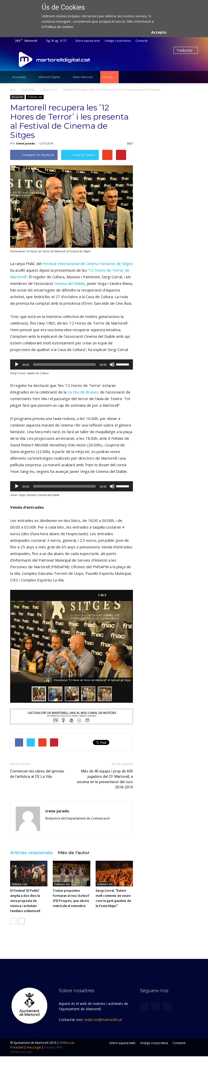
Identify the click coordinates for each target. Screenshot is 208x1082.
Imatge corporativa (118, 40)
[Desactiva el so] (112, 364)
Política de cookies (59, 26)
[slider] (123, 364)
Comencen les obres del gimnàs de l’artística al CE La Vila (37, 774)
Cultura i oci (34, 97)
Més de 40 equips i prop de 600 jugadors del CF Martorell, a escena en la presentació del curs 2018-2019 (105, 779)
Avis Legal (34, 1047)
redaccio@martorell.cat (103, 1019)
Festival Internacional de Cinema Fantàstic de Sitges (88, 263)
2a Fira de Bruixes (83, 391)
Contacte (141, 40)
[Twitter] (185, 40)
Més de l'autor (74, 852)
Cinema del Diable (69, 283)
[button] (192, 77)
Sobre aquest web (87, 40)
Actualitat (19, 77)
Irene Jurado (25, 143)
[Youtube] (194, 40)
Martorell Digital (49, 77)
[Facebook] (177, 40)
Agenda (107, 77)
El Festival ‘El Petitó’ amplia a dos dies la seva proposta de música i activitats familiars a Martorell (25, 901)
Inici (13, 89)
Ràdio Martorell (83, 77)
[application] (71, 364)
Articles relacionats (31, 852)
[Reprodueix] (16, 364)
